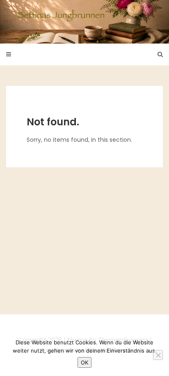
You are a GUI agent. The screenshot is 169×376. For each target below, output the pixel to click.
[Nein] (158, 355)
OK (84, 362)
